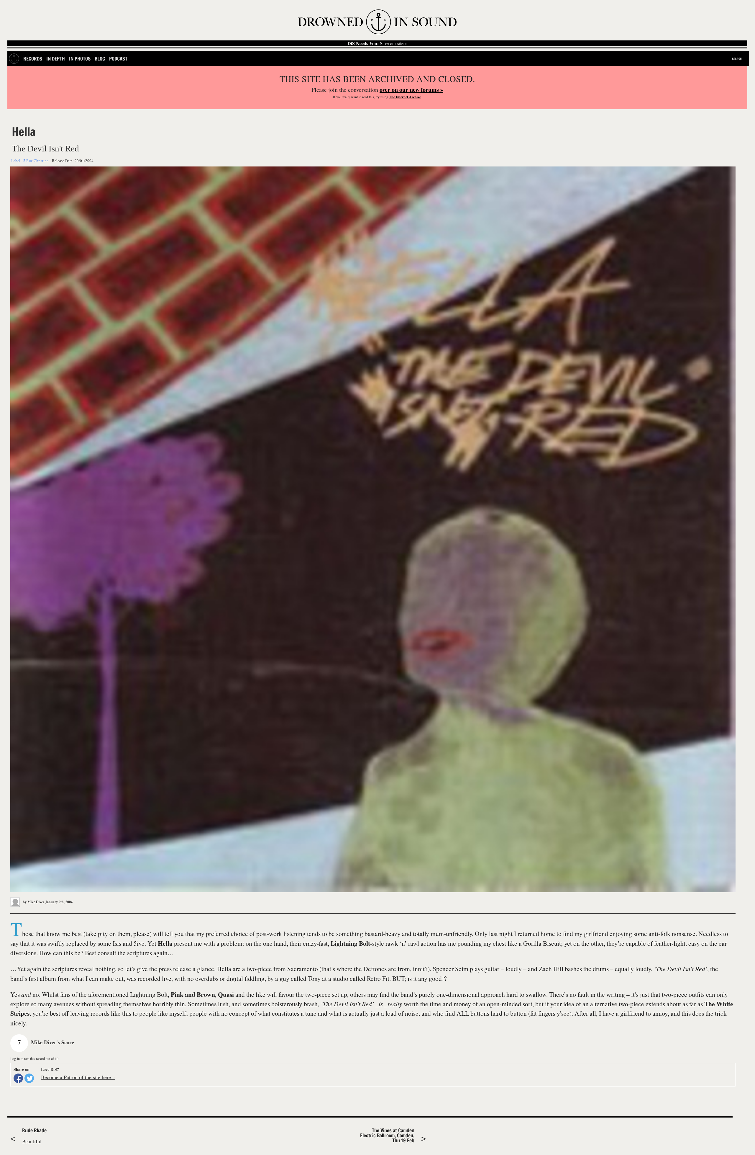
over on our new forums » (411, 89)
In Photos (80, 58)
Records (32, 58)
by (33, 901)
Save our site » (377, 43)
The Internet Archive (405, 96)
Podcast (118, 58)
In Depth (55, 58)
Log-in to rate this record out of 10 (34, 1058)
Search (737, 59)
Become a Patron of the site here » (78, 1077)
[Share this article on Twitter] (29, 1078)
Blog (100, 58)
